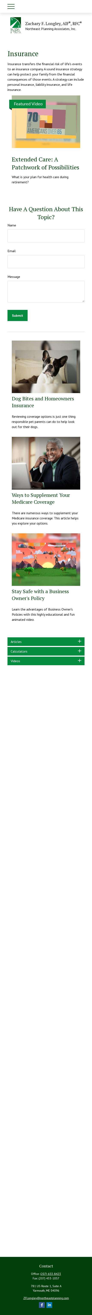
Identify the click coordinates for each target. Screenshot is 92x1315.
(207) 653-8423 (50, 1274)
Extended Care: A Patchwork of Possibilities (45, 163)
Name (11, 225)
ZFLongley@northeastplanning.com (46, 1298)
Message (13, 276)
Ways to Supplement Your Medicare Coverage (41, 498)
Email (11, 251)
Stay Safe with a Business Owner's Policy (40, 595)
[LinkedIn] (49, 1305)
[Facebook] (42, 1305)
